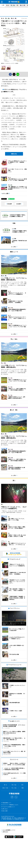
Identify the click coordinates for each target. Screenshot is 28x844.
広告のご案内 (5, 810)
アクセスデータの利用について (8, 806)
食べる (7, 5)
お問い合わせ (5, 808)
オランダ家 (5, 193)
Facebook (12, 797)
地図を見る (14, 154)
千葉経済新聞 (12, 2)
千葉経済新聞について (6, 802)
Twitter (16, 797)
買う (18, 5)
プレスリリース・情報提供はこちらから (10, 804)
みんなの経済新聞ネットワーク (14, 825)
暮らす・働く (22, 5)
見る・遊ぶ (13, 5)
